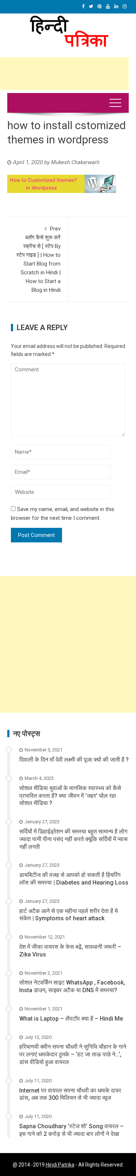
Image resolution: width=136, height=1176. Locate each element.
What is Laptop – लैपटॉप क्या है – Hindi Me (71, 1018)
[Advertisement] (68, 644)
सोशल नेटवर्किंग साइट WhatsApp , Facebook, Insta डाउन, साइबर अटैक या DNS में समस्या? (72, 986)
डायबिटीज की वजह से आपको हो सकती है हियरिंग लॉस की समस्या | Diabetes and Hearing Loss (73, 878)
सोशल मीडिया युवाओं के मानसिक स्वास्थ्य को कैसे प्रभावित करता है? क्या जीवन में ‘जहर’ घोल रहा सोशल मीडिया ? (70, 796)
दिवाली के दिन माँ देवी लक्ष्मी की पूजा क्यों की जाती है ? (74, 759)
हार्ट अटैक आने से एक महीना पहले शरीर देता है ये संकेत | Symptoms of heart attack (68, 915)
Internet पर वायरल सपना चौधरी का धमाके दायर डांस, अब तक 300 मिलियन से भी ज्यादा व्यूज (70, 1094)
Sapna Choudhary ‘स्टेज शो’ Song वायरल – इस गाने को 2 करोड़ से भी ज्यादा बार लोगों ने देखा (71, 1130)
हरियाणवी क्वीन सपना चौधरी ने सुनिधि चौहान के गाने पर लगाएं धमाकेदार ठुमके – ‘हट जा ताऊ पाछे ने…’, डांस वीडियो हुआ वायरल (72, 1054)
